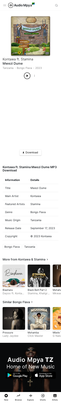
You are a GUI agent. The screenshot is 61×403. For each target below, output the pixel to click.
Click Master (35, 335)
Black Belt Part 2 (37, 289)
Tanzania (8, 68)
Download (32, 152)
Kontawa (9, 59)
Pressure (8, 332)
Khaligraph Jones (38, 295)
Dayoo (7, 293)
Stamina (27, 59)
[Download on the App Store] (43, 375)
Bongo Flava (24, 68)
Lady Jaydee (10, 335)
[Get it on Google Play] (17, 375)
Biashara (8, 289)
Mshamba (33, 332)
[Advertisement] (30, 113)
